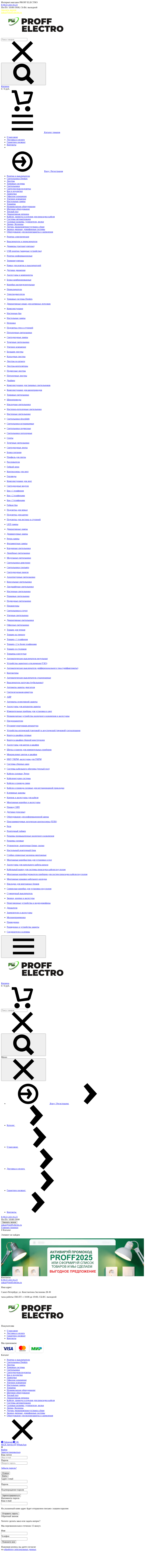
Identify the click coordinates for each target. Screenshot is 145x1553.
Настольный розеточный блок (21, 850)
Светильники (13, 186)
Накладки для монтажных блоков (23, 884)
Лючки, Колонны (15, 224)
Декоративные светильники (20, 620)
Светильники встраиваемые (20, 423)
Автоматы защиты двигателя (21, 687)
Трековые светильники (18, 395)
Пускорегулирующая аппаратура (22, 725)
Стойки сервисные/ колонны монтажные (26, 855)
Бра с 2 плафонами (16, 495)
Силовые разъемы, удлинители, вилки (25, 222)
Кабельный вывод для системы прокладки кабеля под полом (36, 869)
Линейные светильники (18, 553)
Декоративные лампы (17, 529)
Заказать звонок (8, 10)
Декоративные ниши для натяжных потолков (29, 304)
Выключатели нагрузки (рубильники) (25, 682)
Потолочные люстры (17, 376)
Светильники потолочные (19, 433)
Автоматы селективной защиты (22, 701)
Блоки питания (14, 452)
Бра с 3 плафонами (16, 500)
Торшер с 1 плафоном (17, 639)
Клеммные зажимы (16, 793)
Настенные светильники (19, 414)
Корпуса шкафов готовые (19, 735)
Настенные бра (14, 313)
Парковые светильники (18, 596)
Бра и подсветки (15, 191)
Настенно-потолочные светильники (24, 409)
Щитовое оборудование (18, 209)
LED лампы (12, 524)
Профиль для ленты (16, 457)
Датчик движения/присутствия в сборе (25, 227)
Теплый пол (12, 211)
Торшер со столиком (16, 649)
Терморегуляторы (15, 260)
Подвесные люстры (16, 371)
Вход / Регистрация (53, 171)
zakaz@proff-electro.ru (11, 12)
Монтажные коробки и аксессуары (23, 802)
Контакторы (13, 673)
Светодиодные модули (18, 486)
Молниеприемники (16, 917)
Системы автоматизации (19, 219)
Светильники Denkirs (17, 178)
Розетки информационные (19, 256)
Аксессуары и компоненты (20, 275)
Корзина (5, 86)
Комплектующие (15, 308)
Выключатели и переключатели (22, 241)
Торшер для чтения (16, 630)
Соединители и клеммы (18, 932)
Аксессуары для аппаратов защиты (24, 706)
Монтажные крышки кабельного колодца (27, 879)
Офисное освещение (17, 196)
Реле (9, 826)
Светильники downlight (18, 419)
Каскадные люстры (16, 356)
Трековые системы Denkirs (19, 299)
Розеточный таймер (16, 831)
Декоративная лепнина (18, 214)
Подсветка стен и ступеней (20, 328)
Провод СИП (13, 807)
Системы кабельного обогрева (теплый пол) (28, 769)
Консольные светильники (19, 582)
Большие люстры (15, 352)
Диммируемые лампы (17, 534)
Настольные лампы (16, 201)
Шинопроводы (14, 399)
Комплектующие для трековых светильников (28, 385)
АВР (9, 697)
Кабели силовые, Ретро (18, 773)
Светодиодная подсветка (19, 189)
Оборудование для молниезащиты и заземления (30, 232)
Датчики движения (16, 270)
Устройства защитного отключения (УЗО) (27, 663)
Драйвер (11, 380)
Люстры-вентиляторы (17, 366)
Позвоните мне (8, 1542)
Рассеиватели (13, 462)
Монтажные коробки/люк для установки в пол (29, 860)
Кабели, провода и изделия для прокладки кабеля (31, 216)
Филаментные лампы (17, 543)
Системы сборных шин (18, 764)
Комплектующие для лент (19, 481)
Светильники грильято (18, 567)
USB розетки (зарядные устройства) (24, 251)
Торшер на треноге (16, 634)
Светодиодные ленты (17, 447)
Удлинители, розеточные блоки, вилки (25, 845)
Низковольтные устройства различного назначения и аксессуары (38, 716)
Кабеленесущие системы (19, 778)
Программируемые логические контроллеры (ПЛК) (32, 821)
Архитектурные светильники (21, 577)
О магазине (12, 137)
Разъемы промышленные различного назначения (30, 836)
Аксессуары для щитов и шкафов (23, 745)
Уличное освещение (16, 199)
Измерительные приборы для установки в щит (29, 711)
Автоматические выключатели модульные (27, 658)
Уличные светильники (17, 615)
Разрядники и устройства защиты (23, 927)
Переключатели (14, 289)
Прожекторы (13, 606)
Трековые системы (16, 183)
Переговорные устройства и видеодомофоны (29, 903)
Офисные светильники (18, 625)
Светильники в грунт (17, 610)
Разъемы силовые (15, 841)
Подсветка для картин (17, 515)
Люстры (11, 181)
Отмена (5, 1473)
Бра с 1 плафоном (15, 491)
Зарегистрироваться (10, 1452)
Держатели (12, 908)
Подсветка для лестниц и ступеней (24, 519)
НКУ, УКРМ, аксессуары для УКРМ (24, 759)
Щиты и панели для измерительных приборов (29, 749)
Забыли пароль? (9, 1468)
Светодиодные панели (18, 572)
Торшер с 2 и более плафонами (22, 644)
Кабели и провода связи (18, 783)
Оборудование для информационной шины (28, 817)
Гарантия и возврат (16, 142)
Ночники (11, 323)
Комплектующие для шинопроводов (24, 390)
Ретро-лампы (13, 539)
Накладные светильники (19, 404)
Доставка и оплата (16, 139)
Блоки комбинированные (19, 280)
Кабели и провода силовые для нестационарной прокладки (35, 788)
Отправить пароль (10, 1514)
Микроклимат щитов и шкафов (22, 754)
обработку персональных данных (20, 1549)
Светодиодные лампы (17, 337)
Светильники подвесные (19, 428)
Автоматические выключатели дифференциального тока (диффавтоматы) (42, 668)
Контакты (11, 145)
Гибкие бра (12, 505)
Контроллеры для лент (18, 471)
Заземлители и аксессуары (19, 912)
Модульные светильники (19, 558)
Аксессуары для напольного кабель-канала (27, 864)
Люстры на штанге (16, 361)
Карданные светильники (19, 548)
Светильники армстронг (18, 562)
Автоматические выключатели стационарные (29, 678)
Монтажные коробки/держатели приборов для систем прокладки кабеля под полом (47, 874)
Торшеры (11, 204)
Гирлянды (11, 476)
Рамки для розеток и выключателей (24, 265)
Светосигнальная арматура (20, 692)
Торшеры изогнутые (16, 654)
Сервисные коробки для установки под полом (29, 888)
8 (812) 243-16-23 (9, 5)
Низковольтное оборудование (21, 206)
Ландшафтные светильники (20, 586)
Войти (4, 1450)
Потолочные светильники (19, 332)
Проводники (13, 922)
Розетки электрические (18, 236)
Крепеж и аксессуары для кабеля (22, 797)
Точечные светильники (18, 342)
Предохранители (15, 721)
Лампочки (12, 194)
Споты (10, 438)
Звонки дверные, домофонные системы (26, 229)
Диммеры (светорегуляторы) (20, 246)
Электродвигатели (16, 294)
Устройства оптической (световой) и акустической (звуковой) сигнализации (43, 730)
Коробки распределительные (21, 284)
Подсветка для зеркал (17, 510)
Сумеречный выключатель (20, 893)
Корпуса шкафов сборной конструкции (26, 740)
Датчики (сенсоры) (16, 812)
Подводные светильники (19, 601)
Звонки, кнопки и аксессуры (21, 898)
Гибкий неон (13, 467)
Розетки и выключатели (18, 176)
